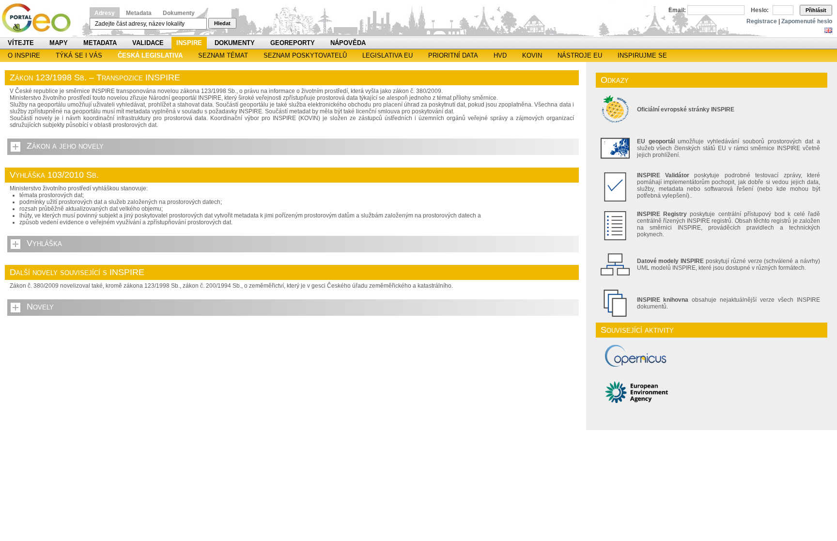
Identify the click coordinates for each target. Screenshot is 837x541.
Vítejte (21, 42)
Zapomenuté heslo (806, 21)
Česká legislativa (150, 55)
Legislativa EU (387, 55)
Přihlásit (816, 10)
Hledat (222, 23)
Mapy (58, 42)
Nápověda (348, 42)
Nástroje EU (580, 55)
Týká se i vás (79, 55)
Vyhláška (44, 243)
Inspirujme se (642, 55)
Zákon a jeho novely (65, 146)
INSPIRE (189, 42)
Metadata (139, 13)
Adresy (104, 13)
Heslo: (760, 10)
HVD (500, 55)
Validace (148, 42)
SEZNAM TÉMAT (223, 55)
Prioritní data (453, 55)
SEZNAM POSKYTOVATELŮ (305, 55)
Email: (677, 10)
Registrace (761, 21)
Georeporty (292, 42)
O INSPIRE (24, 55)
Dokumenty (179, 13)
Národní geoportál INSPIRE (40, 18)
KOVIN (532, 55)
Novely (40, 306)
